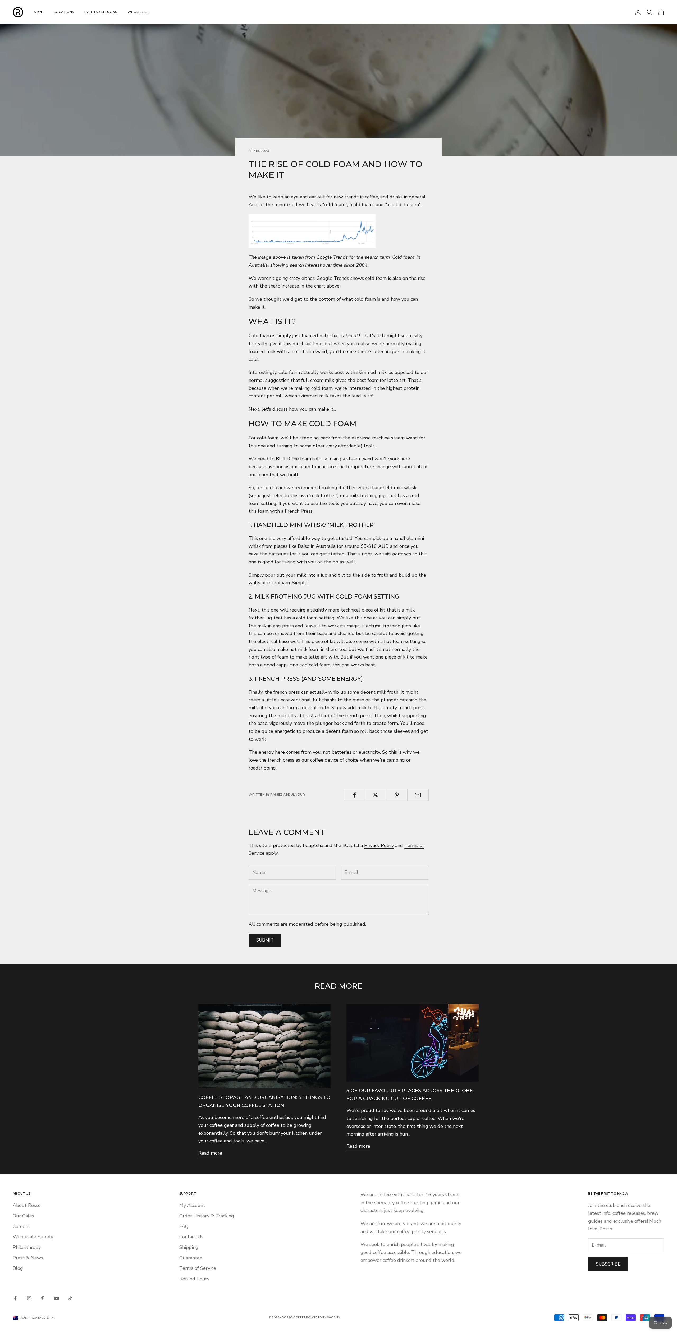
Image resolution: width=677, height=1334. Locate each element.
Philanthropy (27, 1247)
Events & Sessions (100, 12)
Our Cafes (23, 1216)
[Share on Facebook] (354, 795)
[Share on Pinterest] (396, 795)
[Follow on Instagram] (29, 1298)
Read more (210, 1153)
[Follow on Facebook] (15, 1298)
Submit (265, 940)
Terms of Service (197, 1268)
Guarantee (190, 1258)
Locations (64, 12)
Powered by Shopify (323, 1317)
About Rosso (27, 1205)
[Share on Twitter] (375, 795)
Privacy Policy (379, 845)
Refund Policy (194, 1279)
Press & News (28, 1258)
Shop (38, 12)
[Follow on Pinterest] (42, 1298)
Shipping (188, 1247)
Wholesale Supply (33, 1237)
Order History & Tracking (206, 1216)
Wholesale (138, 12)
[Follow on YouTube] (56, 1298)
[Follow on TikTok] (70, 1298)
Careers (21, 1226)
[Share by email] (418, 795)
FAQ (184, 1226)
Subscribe (608, 1264)
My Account (192, 1205)
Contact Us (191, 1237)
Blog (18, 1268)
